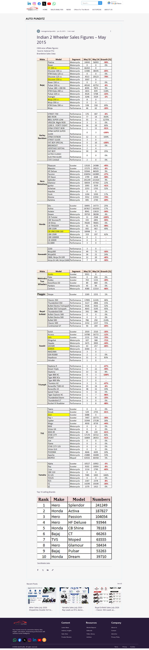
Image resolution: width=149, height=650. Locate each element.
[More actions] (110, 31)
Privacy (125, 647)
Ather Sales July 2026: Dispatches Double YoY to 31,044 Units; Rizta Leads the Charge (41, 608)
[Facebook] (39, 4)
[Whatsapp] (54, 4)
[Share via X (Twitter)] (43, 570)
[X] (44, 4)
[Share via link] (53, 570)
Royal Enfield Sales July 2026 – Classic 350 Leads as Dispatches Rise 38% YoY (107, 608)
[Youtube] (49, 4)
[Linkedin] (29, 4)
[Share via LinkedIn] (48, 570)
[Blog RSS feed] (44, 640)
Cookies (132, 647)
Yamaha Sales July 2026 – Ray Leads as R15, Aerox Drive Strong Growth (72, 608)
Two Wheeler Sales (43, 563)
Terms (116, 647)
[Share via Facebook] (38, 570)
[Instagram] (34, 4)
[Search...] (100, 3)
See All (119, 584)
